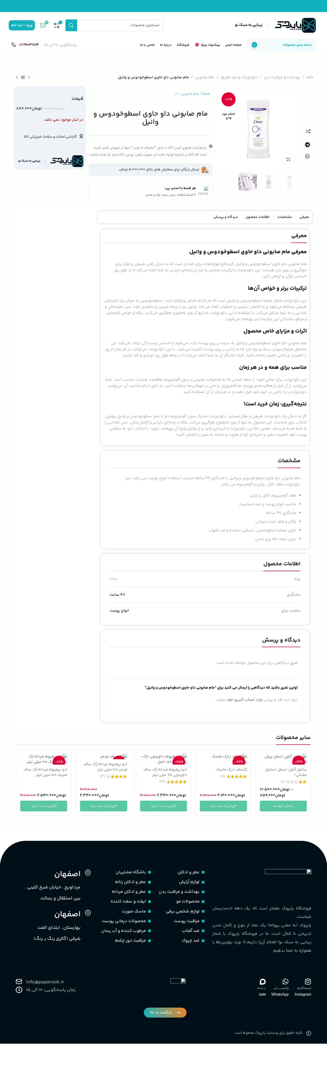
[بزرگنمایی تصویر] (288, 159)
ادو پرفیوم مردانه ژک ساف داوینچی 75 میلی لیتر (165, 772)
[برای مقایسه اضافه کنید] (308, 131)
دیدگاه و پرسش (225, 217)
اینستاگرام (304, 988)
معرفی (304, 217)
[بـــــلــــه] (262, 981)
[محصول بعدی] (17, 77)
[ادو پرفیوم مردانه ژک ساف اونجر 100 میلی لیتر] (103, 756)
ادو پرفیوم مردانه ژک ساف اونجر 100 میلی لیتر (105, 767)
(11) (222, 776)
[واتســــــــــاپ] (285, 981)
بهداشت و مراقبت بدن (282, 77)
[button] (307, 144)
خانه (310, 77)
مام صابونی (204, 77)
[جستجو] (71, 25)
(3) (162, 782)
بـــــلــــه (261, 988)
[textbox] (205, 343)
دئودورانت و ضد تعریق (239, 77)
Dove (206, 94)
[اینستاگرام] (308, 981)
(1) (283, 782)
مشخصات (284, 217)
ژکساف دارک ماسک (231, 770)
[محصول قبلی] (29, 77)
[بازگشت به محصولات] (23, 77)
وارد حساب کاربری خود (244, 700)
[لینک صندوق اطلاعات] (25, 45)
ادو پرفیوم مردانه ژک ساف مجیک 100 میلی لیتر (45, 772)
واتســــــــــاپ (281, 988)
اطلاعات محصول (258, 217)
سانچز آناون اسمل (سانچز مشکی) (286, 772)
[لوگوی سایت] (274, 25)
